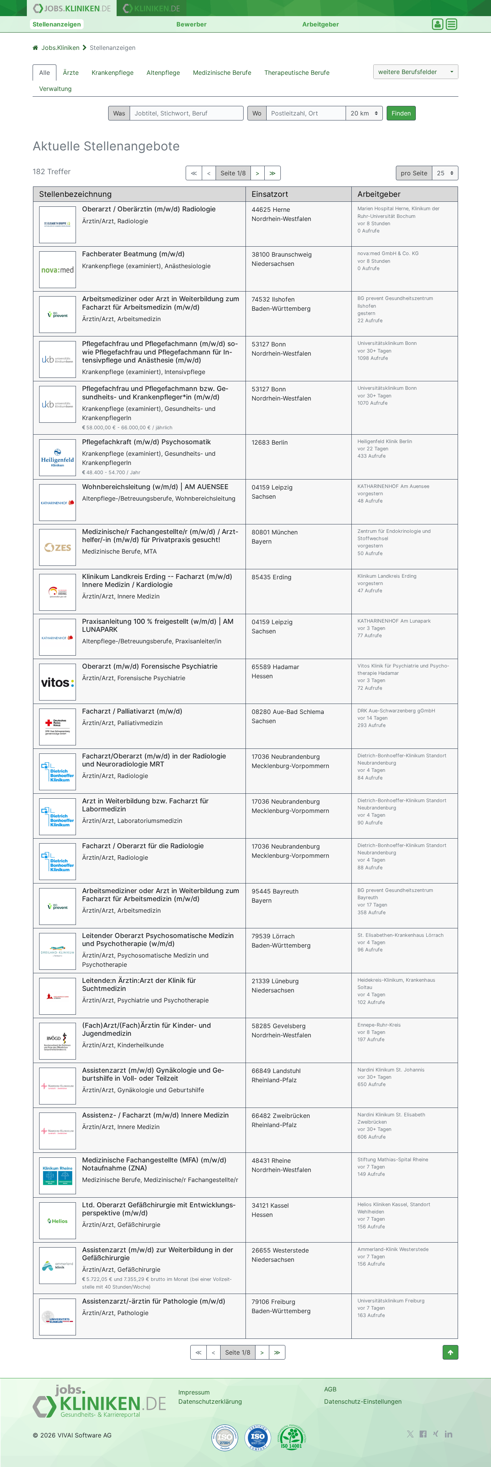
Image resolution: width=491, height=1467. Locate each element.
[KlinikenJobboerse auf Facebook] (423, 1434)
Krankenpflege (112, 72)
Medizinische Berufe (222, 72)
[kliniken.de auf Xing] (436, 1434)
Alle (44, 72)
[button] (416, 72)
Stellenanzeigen (57, 24)
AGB (330, 1389)
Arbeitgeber (320, 24)
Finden (401, 113)
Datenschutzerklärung (210, 1401)
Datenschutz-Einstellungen (363, 1401)
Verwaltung (55, 88)
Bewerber (191, 24)
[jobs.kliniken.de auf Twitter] (410, 1434)
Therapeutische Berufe (297, 72)
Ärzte (71, 72)
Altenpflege (163, 72)
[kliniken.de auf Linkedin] (448, 1434)
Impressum (194, 1392)
